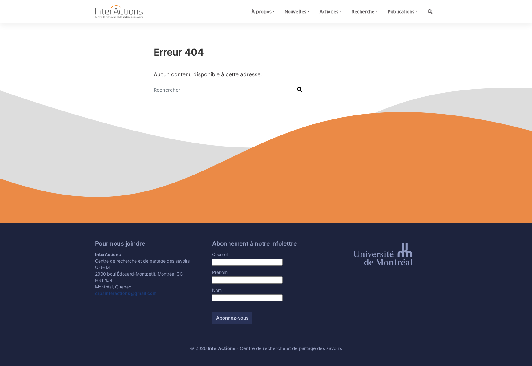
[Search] (430, 11)
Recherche (362, 11)
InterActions (221, 348)
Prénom (220, 272)
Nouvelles (295, 11)
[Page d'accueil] (119, 11)
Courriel (220, 254)
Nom (217, 290)
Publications (401, 11)
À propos (262, 11)
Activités (329, 11)
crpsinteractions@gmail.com (126, 293)
